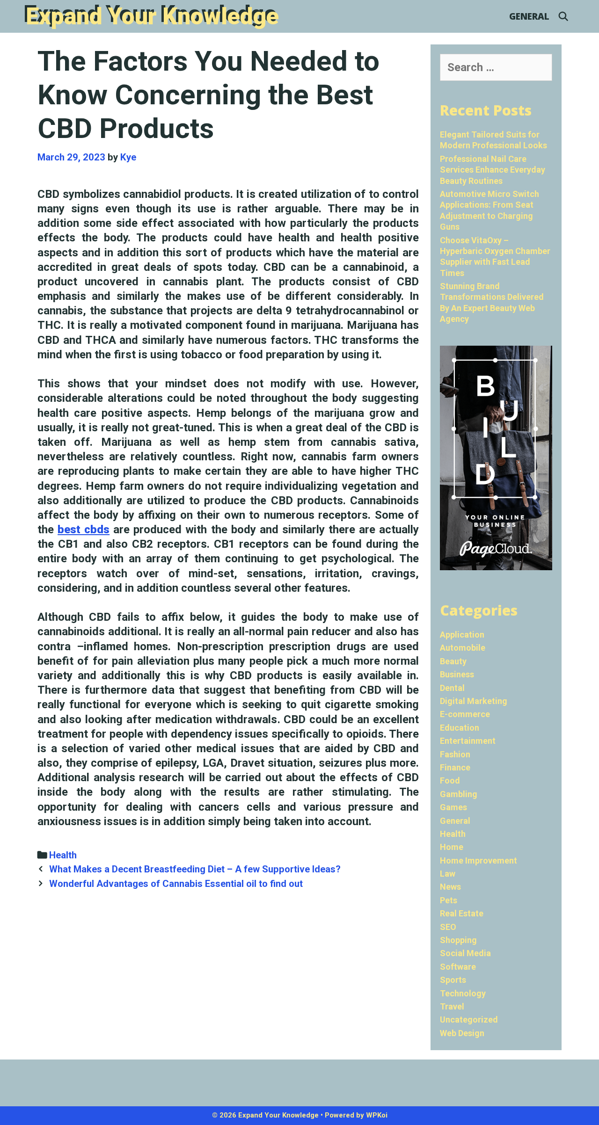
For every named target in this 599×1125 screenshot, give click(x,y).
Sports (453, 980)
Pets (448, 900)
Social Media (465, 953)
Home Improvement (478, 860)
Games (453, 807)
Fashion (455, 754)
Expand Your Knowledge (152, 16)
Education (459, 728)
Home (451, 847)
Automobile (462, 648)
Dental (452, 688)
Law (447, 873)
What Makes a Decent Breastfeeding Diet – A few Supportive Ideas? (195, 869)
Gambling (458, 794)
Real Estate (461, 913)
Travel (452, 1006)
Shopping (458, 940)
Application (462, 634)
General (529, 16)
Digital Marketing (473, 701)
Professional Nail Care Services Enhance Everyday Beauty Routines (492, 170)
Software (458, 967)
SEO (448, 927)
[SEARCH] (563, 16)
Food (450, 780)
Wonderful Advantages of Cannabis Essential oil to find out (176, 883)
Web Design (462, 1033)
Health (63, 855)
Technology (463, 993)
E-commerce (465, 714)
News (450, 887)
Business (457, 674)
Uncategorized (469, 1019)
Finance (455, 767)
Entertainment (468, 741)
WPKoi (376, 1115)
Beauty (453, 661)
